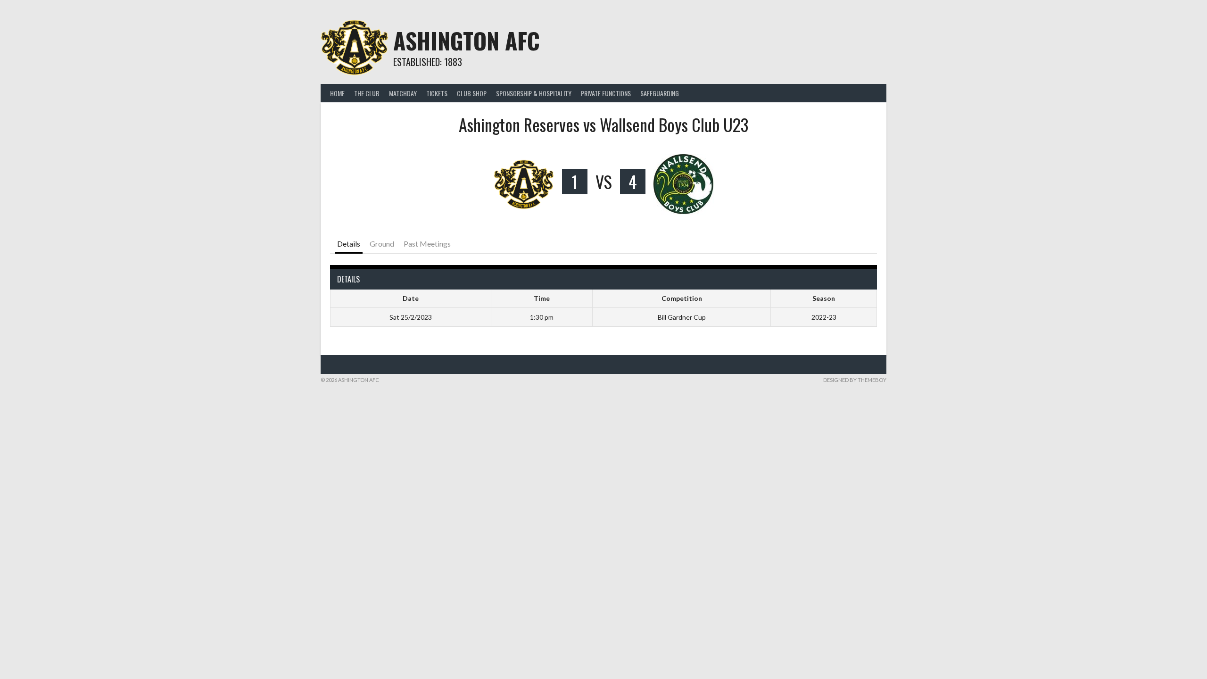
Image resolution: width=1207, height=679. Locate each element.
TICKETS (436, 93)
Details (348, 243)
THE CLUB (367, 93)
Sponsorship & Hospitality (533, 93)
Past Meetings (427, 243)
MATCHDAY (403, 93)
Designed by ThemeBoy (854, 380)
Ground (382, 243)
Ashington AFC (466, 40)
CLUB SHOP (472, 93)
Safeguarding (659, 93)
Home (337, 93)
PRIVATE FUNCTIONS (606, 93)
